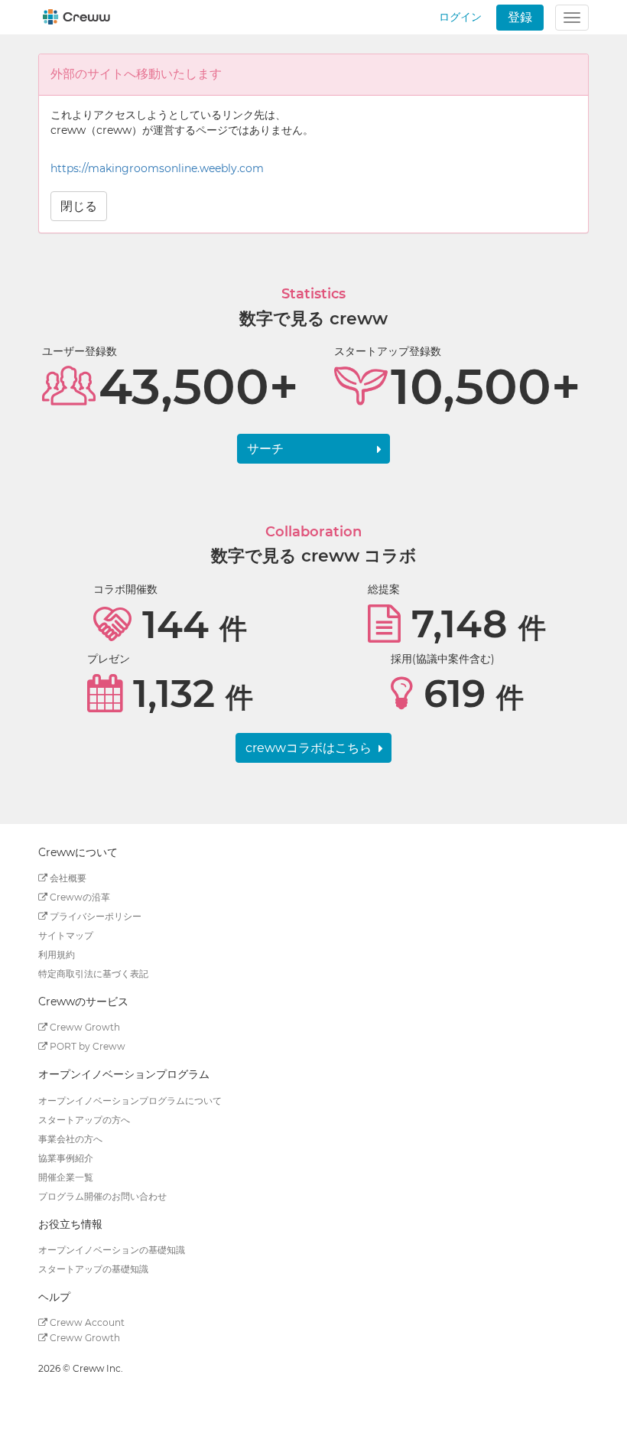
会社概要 (66, 878)
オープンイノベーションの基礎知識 (111, 1250)
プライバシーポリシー (94, 916)
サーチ (265, 448)
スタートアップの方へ (84, 1119)
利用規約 (56, 954)
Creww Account (86, 1322)
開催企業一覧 (65, 1177)
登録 (520, 17)
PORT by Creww (86, 1046)
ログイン (460, 17)
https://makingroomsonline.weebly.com (157, 168)
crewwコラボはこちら (308, 748)
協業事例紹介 (65, 1158)
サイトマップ (65, 935)
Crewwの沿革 (78, 897)
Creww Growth (83, 1027)
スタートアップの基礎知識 (93, 1269)
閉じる (78, 206)
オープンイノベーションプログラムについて (130, 1100)
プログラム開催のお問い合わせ (102, 1196)
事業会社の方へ (70, 1139)
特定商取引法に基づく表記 (93, 973)
